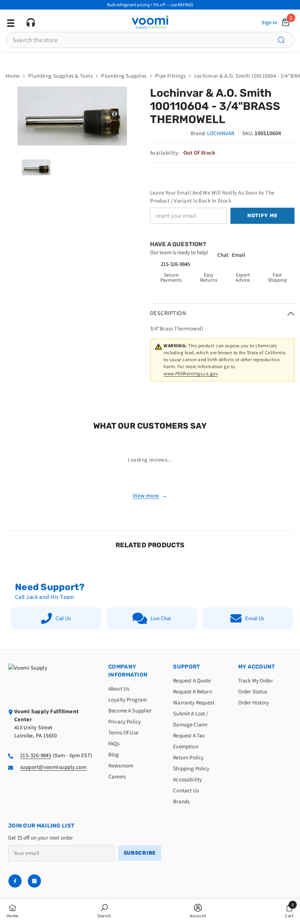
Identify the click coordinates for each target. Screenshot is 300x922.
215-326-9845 (175, 263)
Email (238, 254)
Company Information (127, 670)
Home (12, 75)
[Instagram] (34, 881)
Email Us (255, 618)
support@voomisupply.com (53, 766)
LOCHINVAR (221, 133)
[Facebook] (15, 881)
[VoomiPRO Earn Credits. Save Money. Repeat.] (150, 58)
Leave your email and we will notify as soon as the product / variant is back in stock (212, 196)
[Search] (285, 40)
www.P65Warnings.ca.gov (191, 373)
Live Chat (161, 618)
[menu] (9, 22)
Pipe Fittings (170, 75)
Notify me (262, 215)
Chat (222, 254)
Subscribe (140, 853)
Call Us (63, 618)
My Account (256, 666)
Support (186, 666)
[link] (104, 911)
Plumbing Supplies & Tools (60, 75)
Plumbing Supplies (124, 75)
